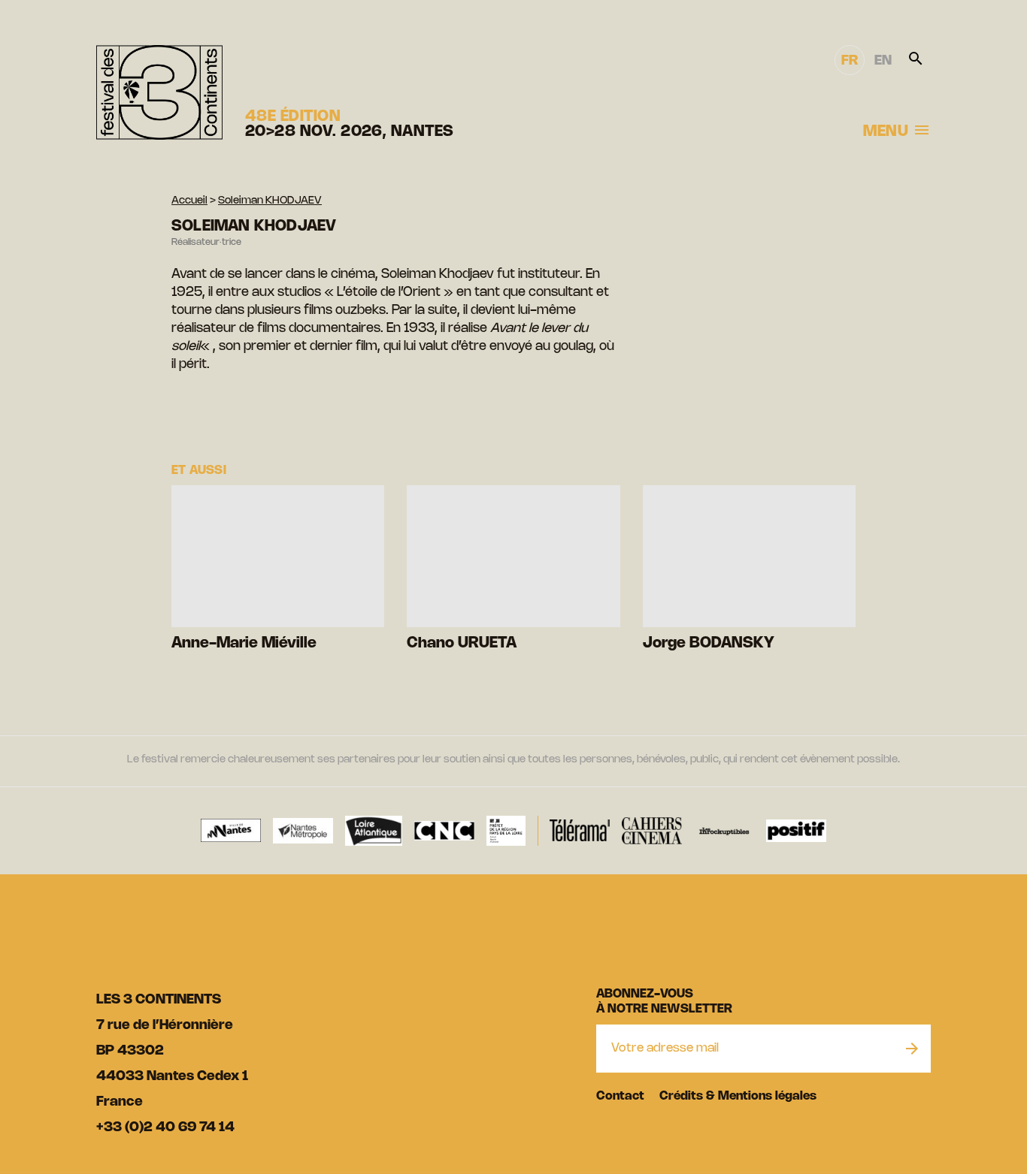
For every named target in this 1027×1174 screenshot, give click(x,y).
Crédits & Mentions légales (737, 1096)
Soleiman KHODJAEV (270, 201)
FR (849, 61)
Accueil (189, 201)
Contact (620, 1096)
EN (883, 61)
